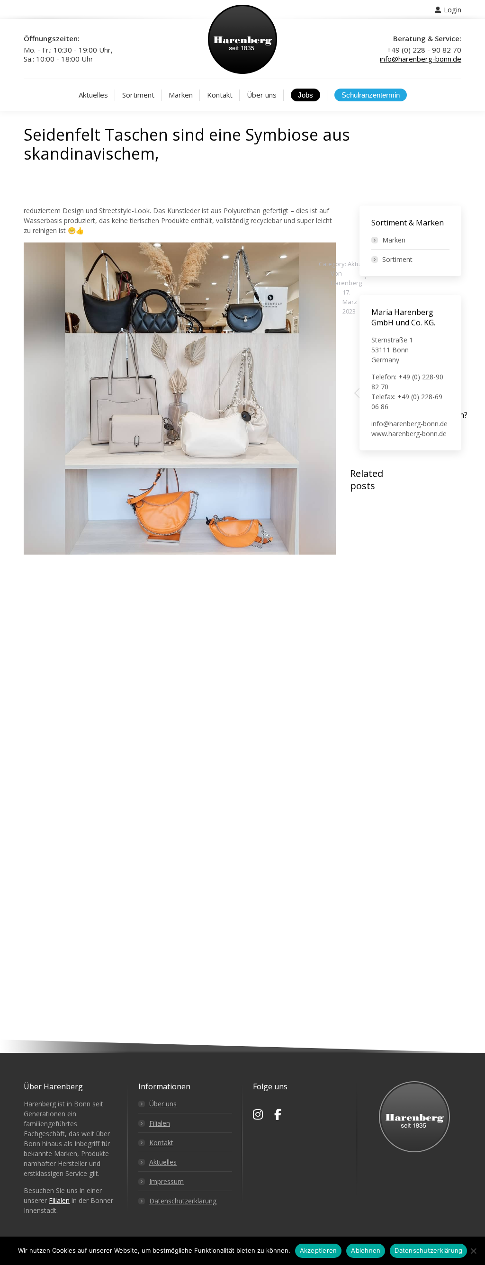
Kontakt (161, 1142)
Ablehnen (365, 1250)
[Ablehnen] (473, 1251)
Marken (393, 239)
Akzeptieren (318, 1250)
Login (452, 9)
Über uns (163, 1103)
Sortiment (397, 259)
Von (346, 278)
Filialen (59, 1200)
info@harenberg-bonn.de (420, 58)
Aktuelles (163, 1161)
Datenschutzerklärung (182, 1200)
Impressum (166, 1181)
